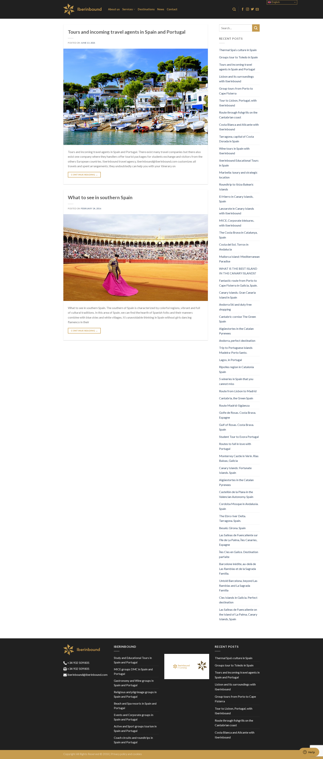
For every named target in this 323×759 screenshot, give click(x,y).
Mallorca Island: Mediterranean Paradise (239, 259)
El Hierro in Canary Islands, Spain (236, 199)
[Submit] (256, 28)
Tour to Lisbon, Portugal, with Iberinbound (238, 103)
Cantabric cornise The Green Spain (237, 319)
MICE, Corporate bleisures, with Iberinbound (236, 223)
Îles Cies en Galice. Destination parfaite (238, 554)
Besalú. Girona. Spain (232, 528)
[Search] (234, 9)
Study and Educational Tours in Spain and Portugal (133, 660)
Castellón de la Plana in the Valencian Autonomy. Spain (236, 494)
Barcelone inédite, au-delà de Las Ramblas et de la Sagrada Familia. (237, 568)
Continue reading (84, 174)
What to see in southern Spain (100, 197)
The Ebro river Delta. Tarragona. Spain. (232, 518)
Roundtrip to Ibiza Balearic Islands (236, 187)
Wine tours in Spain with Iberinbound (234, 151)
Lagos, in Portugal (230, 360)
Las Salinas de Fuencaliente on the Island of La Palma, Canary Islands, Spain (238, 614)
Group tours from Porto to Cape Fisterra (236, 91)
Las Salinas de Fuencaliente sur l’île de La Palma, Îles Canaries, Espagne (238, 539)
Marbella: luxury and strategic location (238, 175)
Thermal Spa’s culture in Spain (238, 50)
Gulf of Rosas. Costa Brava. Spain (236, 427)
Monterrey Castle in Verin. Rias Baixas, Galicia (239, 458)
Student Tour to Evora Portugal (239, 436)
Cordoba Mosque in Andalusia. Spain (238, 506)
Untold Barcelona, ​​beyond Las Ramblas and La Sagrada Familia (238, 585)
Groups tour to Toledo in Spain (238, 57)
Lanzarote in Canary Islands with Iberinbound (236, 211)
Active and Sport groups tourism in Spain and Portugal (135, 728)
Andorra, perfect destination (237, 340)
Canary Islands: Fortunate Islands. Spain (235, 470)
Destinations (146, 9)
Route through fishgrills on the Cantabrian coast (238, 115)
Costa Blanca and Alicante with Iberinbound (239, 127)
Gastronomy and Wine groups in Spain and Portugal (134, 683)
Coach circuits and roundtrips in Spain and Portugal (133, 740)
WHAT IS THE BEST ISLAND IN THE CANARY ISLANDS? (238, 271)
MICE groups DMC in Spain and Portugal (133, 671)
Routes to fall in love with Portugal (235, 446)
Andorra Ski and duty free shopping (235, 307)
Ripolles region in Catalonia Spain (236, 369)
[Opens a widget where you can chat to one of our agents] (309, 752)
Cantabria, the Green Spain (236, 398)
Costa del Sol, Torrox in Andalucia (233, 247)
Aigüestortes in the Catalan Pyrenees (236, 331)
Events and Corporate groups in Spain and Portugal (133, 717)
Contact (172, 9)
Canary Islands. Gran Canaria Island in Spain (237, 295)
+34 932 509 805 (78, 662)
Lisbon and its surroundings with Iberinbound (236, 79)
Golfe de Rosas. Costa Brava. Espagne (237, 415)
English (275, 2)
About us (114, 9)
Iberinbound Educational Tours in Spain (239, 163)
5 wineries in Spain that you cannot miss (236, 381)
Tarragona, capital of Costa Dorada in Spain (236, 139)
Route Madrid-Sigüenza (234, 405)
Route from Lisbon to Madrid (237, 391)
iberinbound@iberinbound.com (87, 674)
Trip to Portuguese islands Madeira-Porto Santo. (236, 350)
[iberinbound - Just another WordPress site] (82, 9)
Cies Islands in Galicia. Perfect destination (238, 600)
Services (127, 9)
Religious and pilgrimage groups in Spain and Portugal (135, 694)
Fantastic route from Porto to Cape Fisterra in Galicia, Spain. (238, 283)
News (160, 9)
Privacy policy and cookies (126, 754)
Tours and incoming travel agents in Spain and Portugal (126, 32)
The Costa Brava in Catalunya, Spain (238, 235)
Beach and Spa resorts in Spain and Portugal (135, 706)
